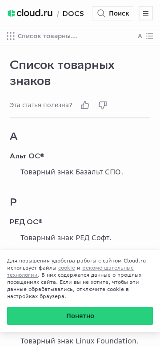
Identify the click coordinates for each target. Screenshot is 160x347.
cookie (66, 267)
